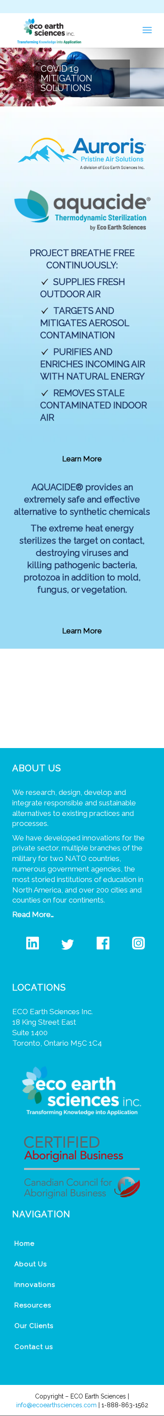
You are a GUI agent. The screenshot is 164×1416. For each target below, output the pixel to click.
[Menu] (147, 30)
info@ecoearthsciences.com (56, 1405)
